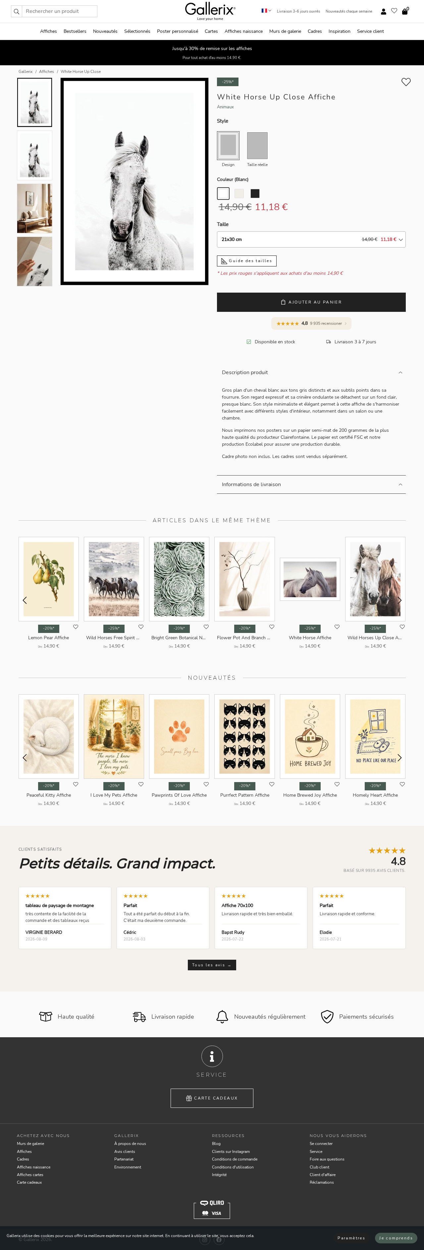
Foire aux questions (327, 1159)
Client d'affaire (323, 1174)
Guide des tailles (249, 260)
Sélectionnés (137, 31)
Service (316, 1151)
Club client (319, 1167)
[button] (16, 11)
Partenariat (123, 1159)
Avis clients (124, 1151)
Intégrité (219, 1174)
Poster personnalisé (177, 31)
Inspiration (339, 31)
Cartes (211, 31)
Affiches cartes (30, 1174)
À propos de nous (130, 1143)
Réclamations (322, 1182)
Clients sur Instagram (231, 1151)
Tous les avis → (212, 965)
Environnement (127, 1167)
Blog (216, 1143)
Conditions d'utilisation (233, 1167)
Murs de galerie (285, 31)
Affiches (48, 31)
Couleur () (232, 179)
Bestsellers (75, 31)
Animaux (225, 107)
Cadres (315, 31)
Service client (370, 31)
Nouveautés (105, 31)
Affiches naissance (244, 31)
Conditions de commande (234, 1159)
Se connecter (321, 1143)
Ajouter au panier (315, 302)
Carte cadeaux (216, 1098)
